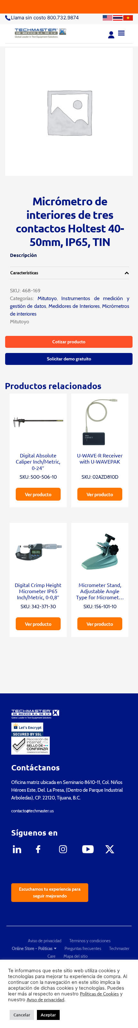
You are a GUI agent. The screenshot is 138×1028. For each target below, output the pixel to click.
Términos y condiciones (89, 940)
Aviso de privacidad (44, 940)
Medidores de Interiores (74, 306)
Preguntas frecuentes (83, 948)
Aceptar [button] (48, 1015)
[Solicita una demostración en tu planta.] (69, 7)
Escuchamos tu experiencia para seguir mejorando (50, 892)
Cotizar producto (68, 342)
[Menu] (121, 32)
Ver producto (38, 494)
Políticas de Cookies (99, 994)
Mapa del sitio (76, 956)
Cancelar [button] (21, 1015)
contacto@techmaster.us (32, 810)
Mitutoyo (45, 298)
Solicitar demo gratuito (69, 359)
